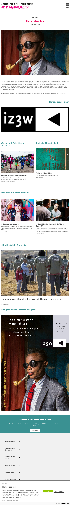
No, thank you (59, 491)
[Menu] (67, 4)
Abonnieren (35, 430)
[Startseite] (17, 6)
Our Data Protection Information (9, 500)
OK (48, 491)
